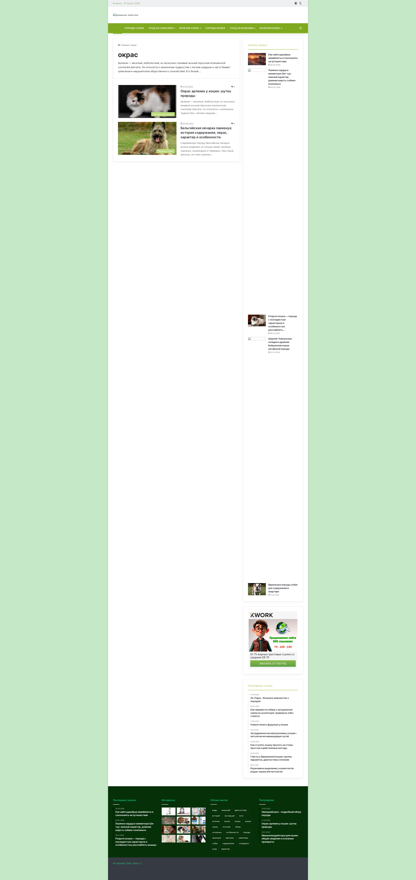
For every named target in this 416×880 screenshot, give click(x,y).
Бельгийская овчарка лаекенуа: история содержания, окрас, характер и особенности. (206, 132)
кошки (248, 821)
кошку (215, 827)
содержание (228, 843)
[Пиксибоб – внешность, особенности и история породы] (169, 820)
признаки (216, 838)
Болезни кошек (270, 28)
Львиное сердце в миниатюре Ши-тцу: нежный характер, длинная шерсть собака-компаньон (282, 77)
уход (214, 849)
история (216, 816)
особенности (232, 832)
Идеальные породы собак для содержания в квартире (283, 588)
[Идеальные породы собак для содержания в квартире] (257, 589)
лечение (227, 827)
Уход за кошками (241, 28)
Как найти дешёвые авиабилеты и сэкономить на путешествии (283, 58)
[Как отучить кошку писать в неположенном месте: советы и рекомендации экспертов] (184, 811)
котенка (216, 821)
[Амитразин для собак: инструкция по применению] (169, 811)
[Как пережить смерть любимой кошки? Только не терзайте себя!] (199, 839)
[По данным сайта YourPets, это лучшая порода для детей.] (184, 839)
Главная (124, 45)
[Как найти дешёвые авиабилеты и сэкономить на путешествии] (257, 59)
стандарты (244, 843)
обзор (238, 827)
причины (230, 838)
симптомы (243, 838)
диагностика (241, 810)
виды (214, 810)
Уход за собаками (161, 28)
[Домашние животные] (125, 15)
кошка (237, 821)
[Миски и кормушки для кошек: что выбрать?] (184, 820)
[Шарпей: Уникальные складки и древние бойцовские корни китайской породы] (257, 459)
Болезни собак (189, 28)
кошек (227, 821)
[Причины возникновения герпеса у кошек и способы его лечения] (184, 830)
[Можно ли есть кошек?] (199, 830)
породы (246, 832)
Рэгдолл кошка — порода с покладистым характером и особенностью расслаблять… (282, 323)
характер (225, 849)
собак (215, 843)
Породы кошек (215, 28)
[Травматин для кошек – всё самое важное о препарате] (199, 820)
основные (217, 832)
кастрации (230, 816)
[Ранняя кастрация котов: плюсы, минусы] (199, 811)
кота (241, 816)
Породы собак (134, 28)
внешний (226, 810)
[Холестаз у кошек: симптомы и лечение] (169, 830)
